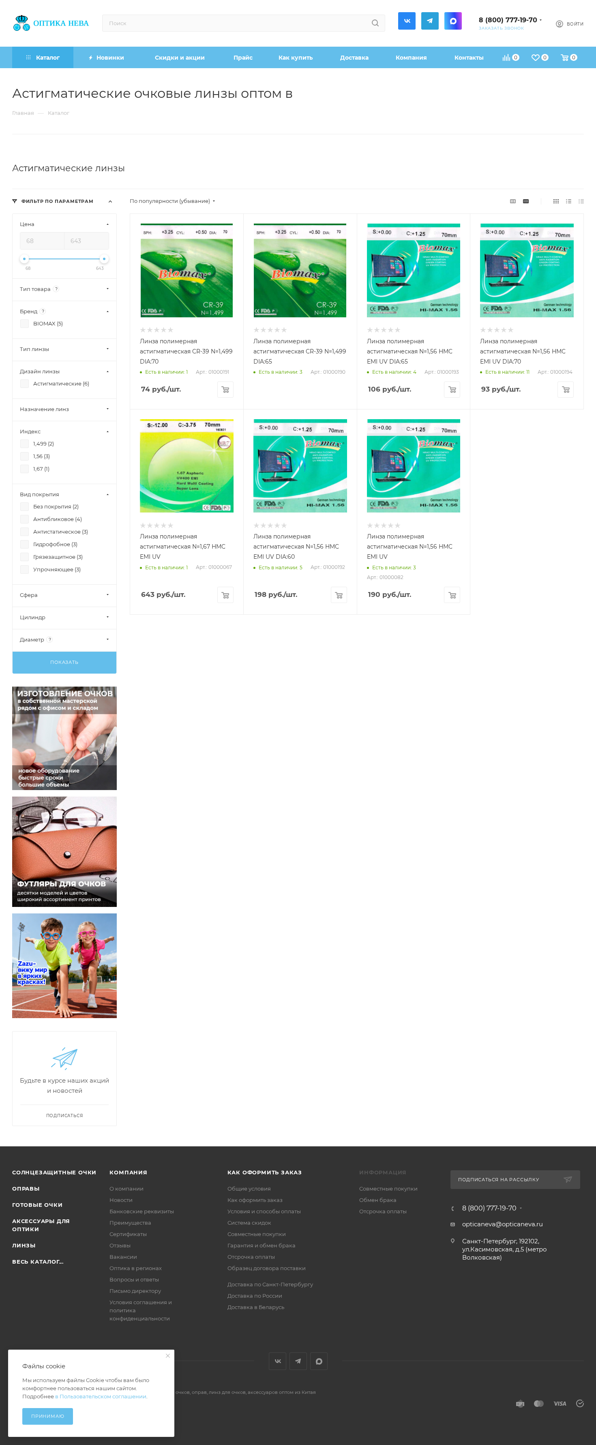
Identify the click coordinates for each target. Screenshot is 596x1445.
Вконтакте (407, 21)
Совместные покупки (256, 1234)
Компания (128, 1172)
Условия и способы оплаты (264, 1211)
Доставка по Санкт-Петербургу (270, 1284)
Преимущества (130, 1222)
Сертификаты (128, 1234)
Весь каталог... (38, 1261)
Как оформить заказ (264, 1172)
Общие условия (249, 1188)
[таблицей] (581, 201)
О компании (126, 1188)
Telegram (430, 21)
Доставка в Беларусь (255, 1307)
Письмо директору (135, 1291)
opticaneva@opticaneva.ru (502, 1224)
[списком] (568, 201)
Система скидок (249, 1222)
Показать (64, 662)
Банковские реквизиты (141, 1211)
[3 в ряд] (513, 201)
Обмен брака (378, 1200)
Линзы (24, 1245)
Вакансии (123, 1256)
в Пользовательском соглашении (100, 1396)
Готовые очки (37, 1205)
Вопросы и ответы (134, 1279)
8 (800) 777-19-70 (508, 20)
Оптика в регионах (135, 1268)
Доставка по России (254, 1295)
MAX (453, 21)
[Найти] (375, 23)
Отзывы (120, 1245)
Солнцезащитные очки (54, 1172)
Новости (121, 1200)
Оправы (26, 1188)
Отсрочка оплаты (251, 1256)
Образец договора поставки (266, 1268)
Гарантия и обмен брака (261, 1245)
